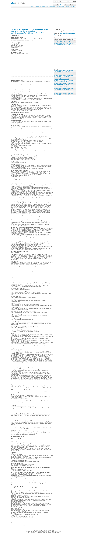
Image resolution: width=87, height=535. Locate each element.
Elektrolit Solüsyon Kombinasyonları (26, 33)
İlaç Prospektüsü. (44, 530)
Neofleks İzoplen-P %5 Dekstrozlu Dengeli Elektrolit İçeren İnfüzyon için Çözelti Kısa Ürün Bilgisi (29, 30)
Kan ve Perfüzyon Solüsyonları (27, 32)
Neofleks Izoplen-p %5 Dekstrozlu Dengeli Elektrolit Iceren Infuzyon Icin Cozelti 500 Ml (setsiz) (63, 84)
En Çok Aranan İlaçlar (60, 6)
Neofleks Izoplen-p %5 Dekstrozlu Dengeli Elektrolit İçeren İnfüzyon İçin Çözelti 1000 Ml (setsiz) (63, 71)
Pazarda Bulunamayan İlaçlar (70, 6)
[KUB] (74, 43)
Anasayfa (56, 4)
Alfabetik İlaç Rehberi (35, 6)
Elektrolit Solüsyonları (15, 33)
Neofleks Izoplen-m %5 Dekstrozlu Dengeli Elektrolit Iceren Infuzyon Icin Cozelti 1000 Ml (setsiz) (63, 91)
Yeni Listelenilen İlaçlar (50, 6)
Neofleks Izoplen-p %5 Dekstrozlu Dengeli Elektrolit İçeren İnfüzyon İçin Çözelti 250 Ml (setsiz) (63, 81)
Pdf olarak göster (58, 37)
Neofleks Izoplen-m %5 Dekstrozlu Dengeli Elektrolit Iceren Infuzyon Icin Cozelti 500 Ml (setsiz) (63, 86)
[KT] (74, 40)
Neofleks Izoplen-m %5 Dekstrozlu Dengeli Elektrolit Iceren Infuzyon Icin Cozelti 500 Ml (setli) (63, 89)
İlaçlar (61, 4)
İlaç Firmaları (72, 4)
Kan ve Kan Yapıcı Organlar (16, 32)
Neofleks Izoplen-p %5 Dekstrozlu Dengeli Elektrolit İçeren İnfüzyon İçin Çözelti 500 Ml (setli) (63, 76)
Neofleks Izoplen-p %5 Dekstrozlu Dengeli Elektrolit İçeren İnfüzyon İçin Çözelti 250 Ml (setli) (63, 79)
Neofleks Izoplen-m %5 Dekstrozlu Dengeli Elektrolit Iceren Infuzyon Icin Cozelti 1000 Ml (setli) (63, 94)
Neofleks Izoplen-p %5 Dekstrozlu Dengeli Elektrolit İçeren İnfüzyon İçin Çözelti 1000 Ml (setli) (63, 73)
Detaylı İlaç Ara (42, 6)
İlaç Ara (66, 4)
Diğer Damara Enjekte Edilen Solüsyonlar (41, 32)
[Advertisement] (43, 18)
